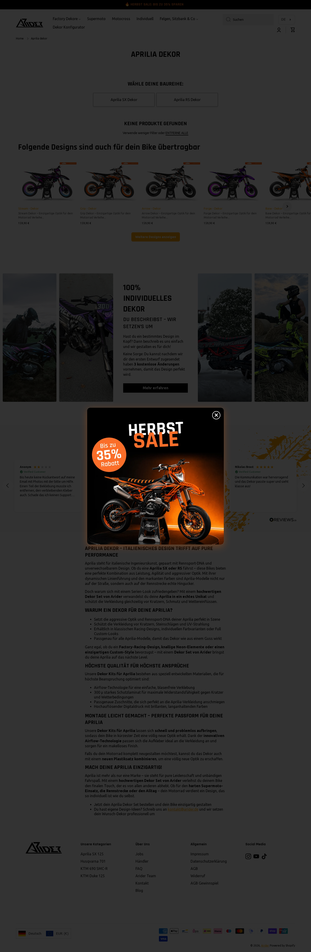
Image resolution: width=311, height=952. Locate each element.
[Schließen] (216, 415)
